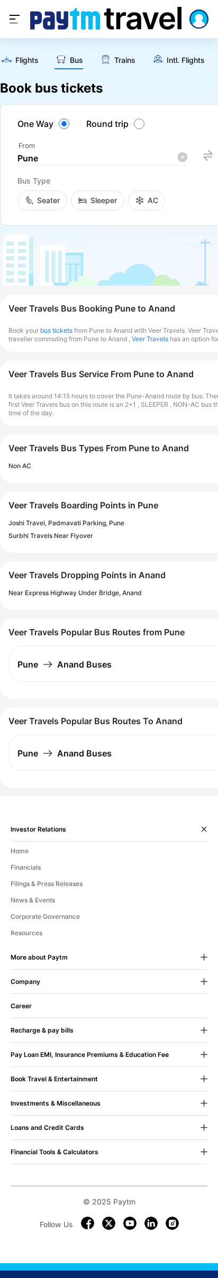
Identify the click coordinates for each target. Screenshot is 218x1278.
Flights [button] (27, 60)
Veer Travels (150, 339)
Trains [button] (124, 60)
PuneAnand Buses (64, 664)
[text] (19, 61)
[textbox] (102, 158)
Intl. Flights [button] (186, 60)
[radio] (44, 123)
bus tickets (56, 330)
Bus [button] (76, 60)
